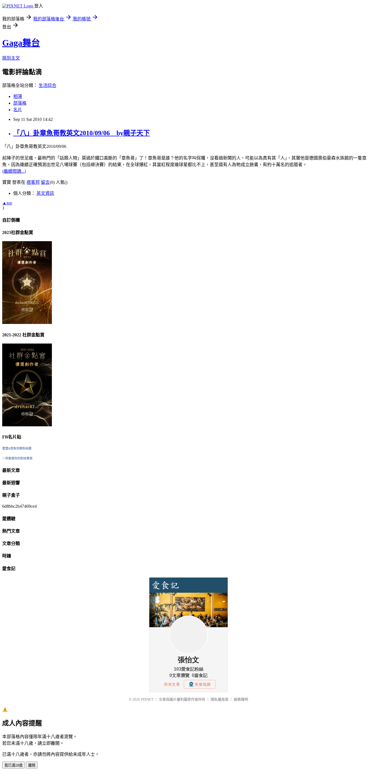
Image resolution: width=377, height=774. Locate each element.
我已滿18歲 (13, 765)
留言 (45, 182)
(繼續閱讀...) (14, 171)
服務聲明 (241, 699)
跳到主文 (11, 58)
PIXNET (147, 699)
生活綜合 (47, 85)
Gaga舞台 (21, 43)
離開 (31, 765)
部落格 (19, 103)
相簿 (17, 96)
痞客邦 (33, 182)
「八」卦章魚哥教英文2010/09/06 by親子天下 (81, 133)
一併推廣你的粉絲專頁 (17, 458)
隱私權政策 (220, 699)
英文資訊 (45, 193)
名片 (17, 109)
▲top (7, 203)
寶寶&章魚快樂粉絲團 (16, 448)
